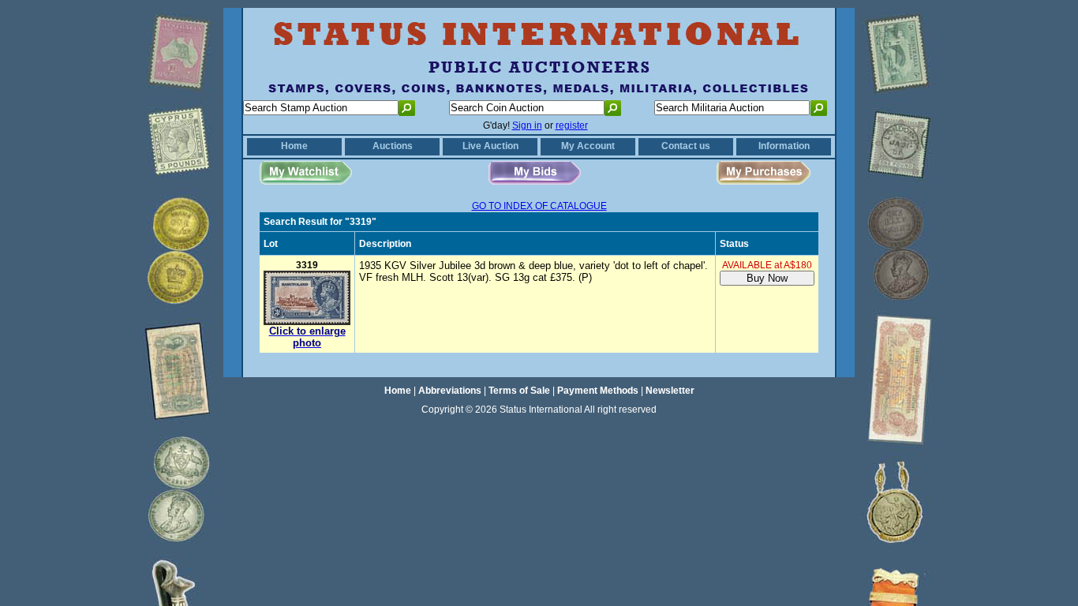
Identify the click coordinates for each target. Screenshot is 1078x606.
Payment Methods (597, 390)
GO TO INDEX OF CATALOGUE (539, 205)
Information (784, 146)
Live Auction (490, 146)
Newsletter (670, 390)
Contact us (685, 146)
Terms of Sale (519, 390)
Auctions (392, 146)
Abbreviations (449, 390)
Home (294, 146)
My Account (588, 146)
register (572, 125)
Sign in (527, 125)
